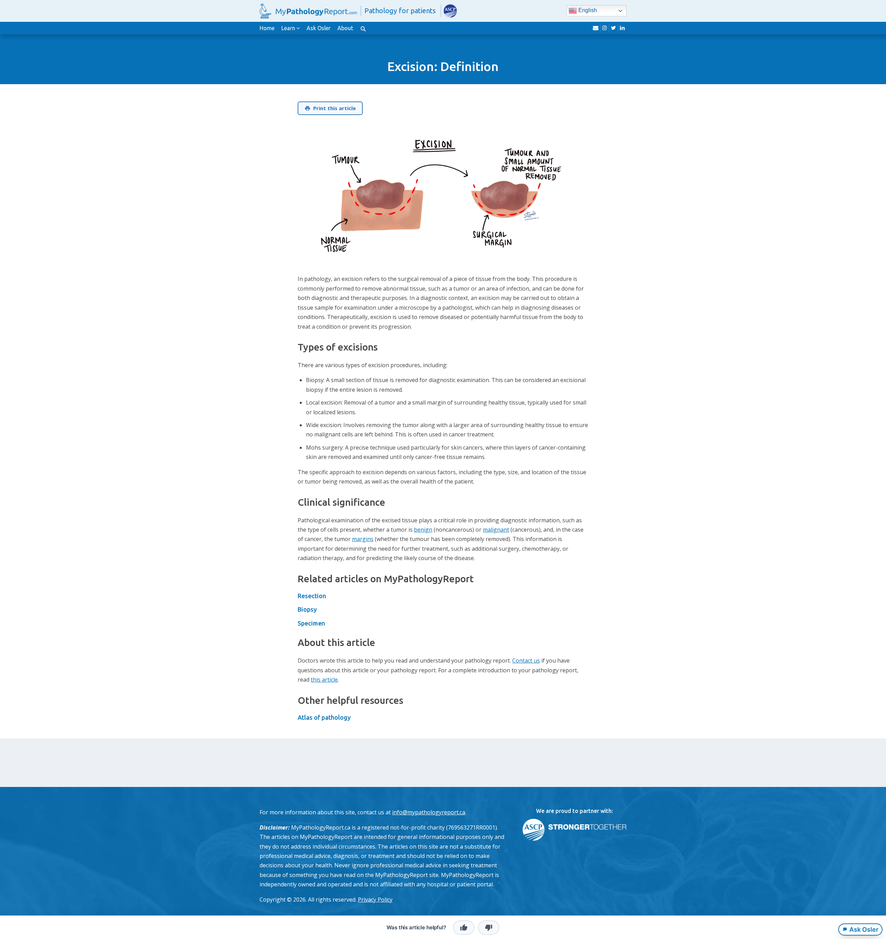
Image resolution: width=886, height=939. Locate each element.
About (345, 28)
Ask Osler (319, 28)
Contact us (526, 660)
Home (267, 28)
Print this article (334, 108)
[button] (363, 28)
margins (362, 539)
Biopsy (307, 609)
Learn (288, 28)
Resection (312, 595)
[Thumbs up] (463, 927)
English (587, 11)
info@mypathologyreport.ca (428, 812)
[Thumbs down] (488, 927)
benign (423, 529)
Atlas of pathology (324, 717)
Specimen (311, 623)
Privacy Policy (375, 899)
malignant (496, 529)
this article (324, 679)
